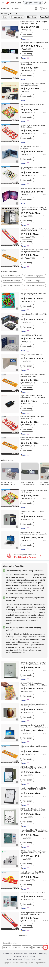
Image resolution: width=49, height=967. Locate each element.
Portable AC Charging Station (36, 281)
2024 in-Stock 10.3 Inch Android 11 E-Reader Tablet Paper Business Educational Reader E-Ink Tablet (33, 768)
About (9, 959)
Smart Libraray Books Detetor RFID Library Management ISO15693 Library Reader (33, 726)
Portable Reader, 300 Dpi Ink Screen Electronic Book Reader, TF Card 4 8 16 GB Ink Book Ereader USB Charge (33, 789)
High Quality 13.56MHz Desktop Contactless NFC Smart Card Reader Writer (32, 396)
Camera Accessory (17, 17)
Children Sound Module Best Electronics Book (32, 417)
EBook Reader (31, 17)
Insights (32, 957)
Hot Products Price (20, 954)
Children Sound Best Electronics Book (33, 747)
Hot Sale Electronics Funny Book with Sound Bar (33, 491)
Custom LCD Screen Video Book (31, 335)
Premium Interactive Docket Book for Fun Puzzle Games (32, 84)
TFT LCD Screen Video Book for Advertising (30, 147)
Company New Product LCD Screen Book (32, 512)
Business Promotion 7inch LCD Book (32, 893)
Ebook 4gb (16, 947)
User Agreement (18, 959)
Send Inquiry (27, 34)
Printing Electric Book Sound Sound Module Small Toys (32, 873)
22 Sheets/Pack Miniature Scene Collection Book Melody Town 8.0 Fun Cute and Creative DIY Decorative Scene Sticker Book (33, 684)
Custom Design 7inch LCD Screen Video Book (33, 315)
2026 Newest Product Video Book (34, 42)
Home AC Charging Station (12, 276)
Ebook (5, 17)
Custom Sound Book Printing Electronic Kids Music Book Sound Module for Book (34, 831)
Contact (39, 959)
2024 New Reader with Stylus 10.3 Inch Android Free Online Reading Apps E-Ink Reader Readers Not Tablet (34, 810)
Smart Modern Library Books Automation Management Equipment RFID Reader (33, 533)
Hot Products (7, 954)
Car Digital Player (39, 947)
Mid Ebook (7, 947)
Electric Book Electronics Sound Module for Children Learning (33, 913)
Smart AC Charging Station (12, 285)
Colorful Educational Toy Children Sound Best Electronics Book (34, 251)
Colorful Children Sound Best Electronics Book (32, 438)
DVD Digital (27, 947)
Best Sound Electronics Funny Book (32, 105)
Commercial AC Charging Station (13, 281)
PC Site (25, 957)
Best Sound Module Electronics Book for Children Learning (33, 230)
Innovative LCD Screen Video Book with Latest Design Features (33, 705)
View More (23, 935)
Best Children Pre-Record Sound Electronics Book (33, 168)
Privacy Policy (30, 959)
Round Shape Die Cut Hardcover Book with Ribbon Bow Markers (33, 294)
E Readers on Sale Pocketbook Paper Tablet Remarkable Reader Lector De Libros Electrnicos (33, 209)
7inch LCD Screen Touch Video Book (32, 188)
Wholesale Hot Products (37, 954)
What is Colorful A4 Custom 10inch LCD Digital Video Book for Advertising (8, 483)
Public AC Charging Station (36, 276)
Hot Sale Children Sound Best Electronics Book (32, 126)
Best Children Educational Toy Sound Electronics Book (32, 375)
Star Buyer (17, 957)
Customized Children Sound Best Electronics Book (33, 63)
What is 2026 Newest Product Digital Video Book (28, 483)
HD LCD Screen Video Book (31, 355)
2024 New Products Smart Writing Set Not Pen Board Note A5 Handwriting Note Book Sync (33, 663)
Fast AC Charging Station (35, 285)
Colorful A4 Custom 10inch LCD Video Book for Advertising (33, 22)
